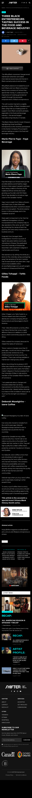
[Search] (29, 3)
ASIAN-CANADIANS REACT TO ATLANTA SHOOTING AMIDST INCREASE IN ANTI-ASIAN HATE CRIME (8, 555)
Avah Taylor (10, 32)
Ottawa (5, 541)
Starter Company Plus (13, 129)
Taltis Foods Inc (20, 314)
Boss (3, 12)
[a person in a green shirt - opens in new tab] (16, 164)
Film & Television (7, 611)
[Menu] (3, 3)
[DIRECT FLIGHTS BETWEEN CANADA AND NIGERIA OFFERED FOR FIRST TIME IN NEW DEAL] (6, 670)
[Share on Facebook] (6, 40)
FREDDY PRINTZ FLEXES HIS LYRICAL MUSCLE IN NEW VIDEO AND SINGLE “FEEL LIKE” (23, 555)
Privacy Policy (7, 746)
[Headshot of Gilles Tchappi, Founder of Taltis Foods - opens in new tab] (16, 296)
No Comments (22, 34)
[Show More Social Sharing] (28, 40)
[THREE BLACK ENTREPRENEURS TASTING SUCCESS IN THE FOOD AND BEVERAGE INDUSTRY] (16, 54)
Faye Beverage (7, 181)
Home (3, 7)
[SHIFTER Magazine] (13, 3)
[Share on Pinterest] (23, 40)
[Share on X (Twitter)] (14, 40)
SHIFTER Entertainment (18, 772)
